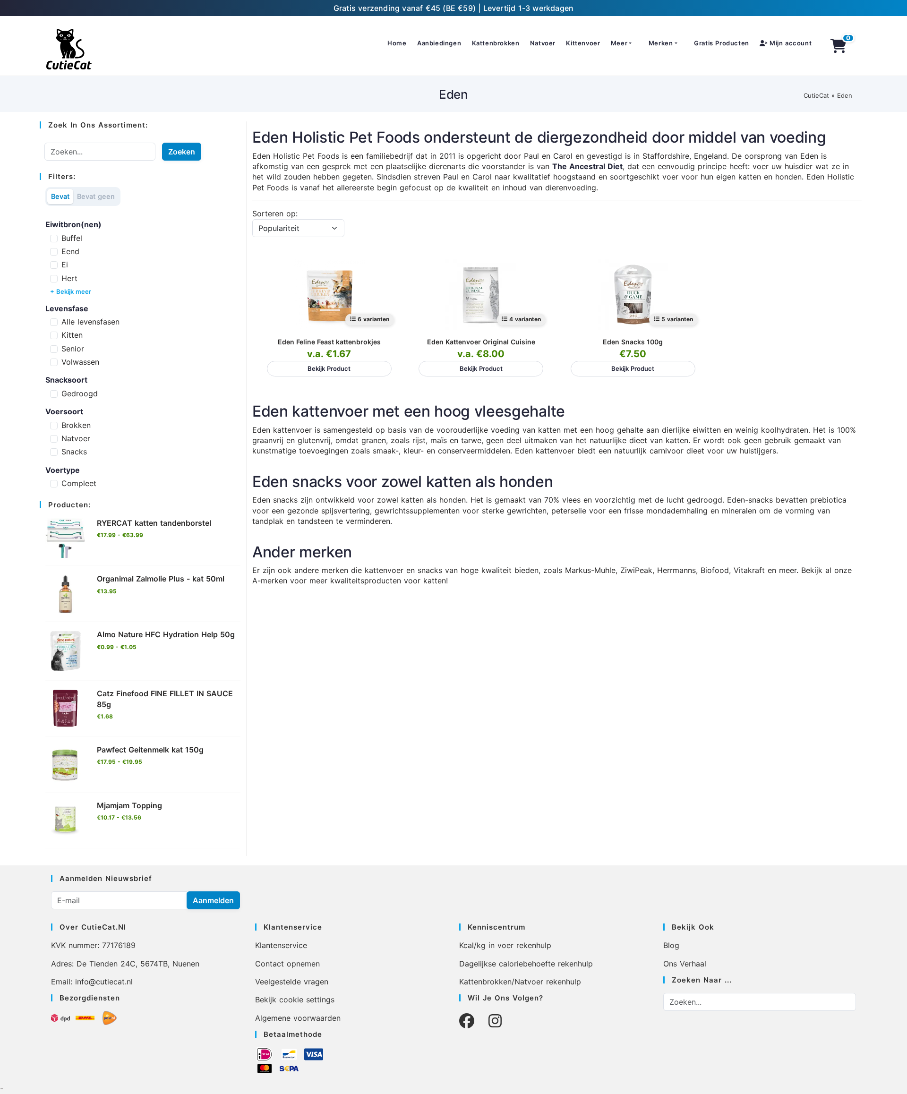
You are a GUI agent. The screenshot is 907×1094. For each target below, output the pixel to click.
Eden (844, 95)
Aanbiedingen (439, 43)
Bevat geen (96, 196)
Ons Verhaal (684, 963)
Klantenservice (281, 945)
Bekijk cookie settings (294, 999)
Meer (619, 43)
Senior (72, 348)
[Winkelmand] (839, 45)
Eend (70, 251)
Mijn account (789, 43)
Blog (671, 945)
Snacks (74, 451)
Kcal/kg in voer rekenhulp (505, 945)
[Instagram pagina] (495, 1021)
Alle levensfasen (90, 321)
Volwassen (80, 362)
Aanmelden (213, 900)
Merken (661, 43)
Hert (69, 278)
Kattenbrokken (496, 43)
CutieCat (816, 95)
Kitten (72, 335)
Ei (64, 264)
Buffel (71, 238)
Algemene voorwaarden (298, 1018)
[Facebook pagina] (466, 1021)
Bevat (60, 196)
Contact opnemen (287, 963)
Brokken (76, 425)
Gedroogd (79, 393)
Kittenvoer (583, 43)
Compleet (78, 483)
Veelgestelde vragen (291, 981)
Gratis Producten (721, 43)
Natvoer (543, 43)
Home (396, 43)
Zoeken (181, 151)
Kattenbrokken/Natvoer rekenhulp (520, 981)
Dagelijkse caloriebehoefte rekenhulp (526, 963)
